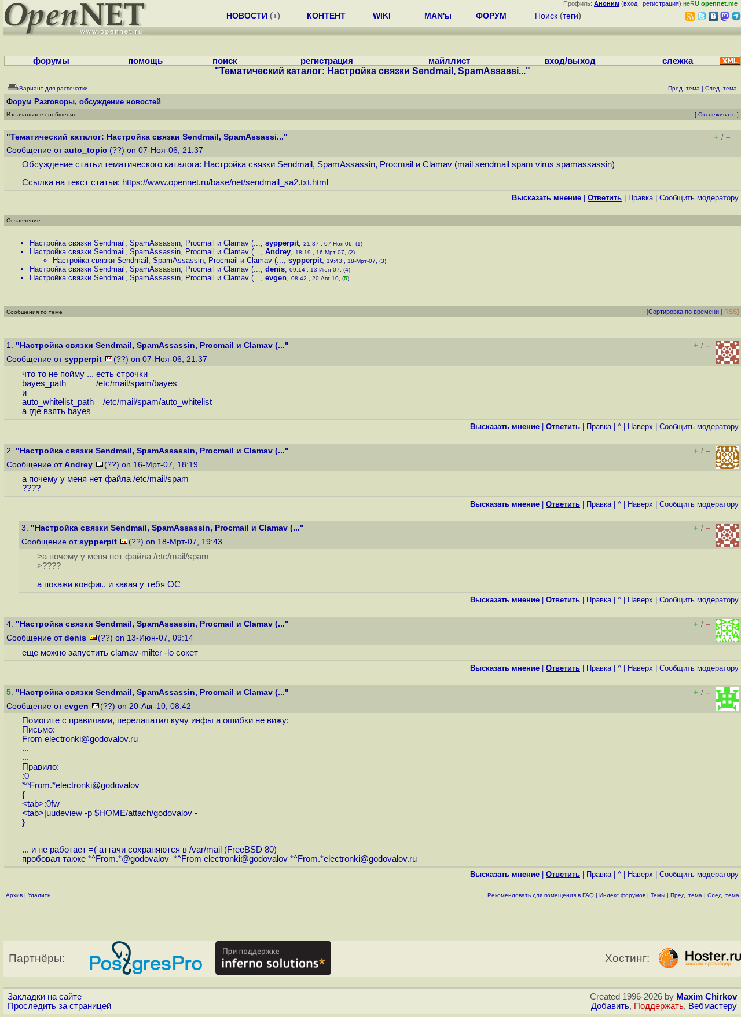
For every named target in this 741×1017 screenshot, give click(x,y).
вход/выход (570, 60)
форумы (51, 60)
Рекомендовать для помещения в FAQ (540, 895)
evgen (276, 277)
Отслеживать (716, 114)
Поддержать (659, 1006)
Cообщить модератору (699, 197)
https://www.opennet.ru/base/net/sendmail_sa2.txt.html (225, 182)
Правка (640, 197)
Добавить (610, 1006)
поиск (224, 60)
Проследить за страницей (59, 1006)
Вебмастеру (712, 1006)
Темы (658, 895)
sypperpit (282, 243)
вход (630, 3)
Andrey (278, 251)
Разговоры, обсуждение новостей (97, 101)
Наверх (640, 426)
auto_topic (85, 150)
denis (275, 269)
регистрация (661, 3)
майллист (449, 60)
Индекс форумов (622, 895)
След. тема (723, 895)
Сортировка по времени (683, 311)
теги (570, 15)
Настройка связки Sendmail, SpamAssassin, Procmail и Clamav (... (145, 243)
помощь (145, 60)
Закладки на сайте (45, 996)
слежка (677, 60)
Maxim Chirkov (706, 996)
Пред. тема (686, 895)
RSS (730, 311)
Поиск (546, 15)
